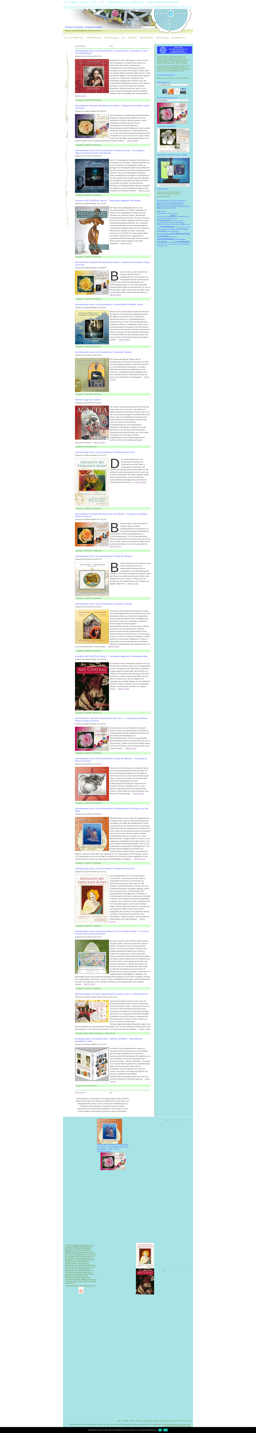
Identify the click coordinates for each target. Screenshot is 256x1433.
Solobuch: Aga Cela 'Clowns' (88, 400)
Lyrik (176, 242)
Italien (188, 227)
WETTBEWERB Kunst (178, 38)
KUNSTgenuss (132, 38)
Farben (173, 222)
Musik (158, 244)
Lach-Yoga (170, 242)
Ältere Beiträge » (80, 46)
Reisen (178, 244)
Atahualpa (187, 1426)
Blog (65, 38)
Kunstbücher (176, 1421)
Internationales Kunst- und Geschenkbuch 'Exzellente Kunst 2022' (105, 869)
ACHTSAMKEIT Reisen (76, 38)
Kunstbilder (163, 236)
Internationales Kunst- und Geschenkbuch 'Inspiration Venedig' (103, 604)
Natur (162, 244)
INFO (123, 38)
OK (160, 1430)
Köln (176, 239)
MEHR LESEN (80, 96)
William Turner (164, 246)
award (187, 216)
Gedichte (160, 224)
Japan (159, 229)
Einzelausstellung (163, 218)
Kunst (175, 231)
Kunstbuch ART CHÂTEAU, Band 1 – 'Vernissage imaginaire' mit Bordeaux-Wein (111, 656)
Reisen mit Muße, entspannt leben (83, 27)
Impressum (148, 1421)
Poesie (173, 244)
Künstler (182, 239)
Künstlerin (162, 242)
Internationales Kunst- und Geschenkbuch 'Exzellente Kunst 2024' (105, 452)
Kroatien (170, 231)
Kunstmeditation (165, 239)
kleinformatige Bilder (169, 229)
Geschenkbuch (168, 224)
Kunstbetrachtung (180, 233)
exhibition (167, 222)
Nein (165, 1430)
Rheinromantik (184, 244)
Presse (132, 1421)
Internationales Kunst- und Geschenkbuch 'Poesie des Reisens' (104, 556)
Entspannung (163, 220)
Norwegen (167, 244)
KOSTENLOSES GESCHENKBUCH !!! (81, 1286)
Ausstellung (180, 216)
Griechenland (177, 224)
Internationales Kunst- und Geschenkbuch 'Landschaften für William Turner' (109, 304)
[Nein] (253, 1430)
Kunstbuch (173, 236)
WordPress (177, 1426)
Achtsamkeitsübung (163, 216)
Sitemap (139, 1421)
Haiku (183, 224)
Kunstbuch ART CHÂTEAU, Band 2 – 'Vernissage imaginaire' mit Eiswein (108, 201)
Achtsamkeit (161, 213)
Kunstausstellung (164, 234)
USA (158, 246)
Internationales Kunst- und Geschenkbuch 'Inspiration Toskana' (103, 352)
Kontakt (125, 1421)
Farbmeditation (179, 222)
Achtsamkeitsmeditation (172, 213)
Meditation (184, 241)
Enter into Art (173, 218)
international (167, 226)
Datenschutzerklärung (162, 1421)
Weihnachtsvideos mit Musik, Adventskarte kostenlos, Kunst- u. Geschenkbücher (111, 994)
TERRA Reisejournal (162, 38)
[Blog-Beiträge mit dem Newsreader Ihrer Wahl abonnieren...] (155, 23)
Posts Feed (186, 1421)
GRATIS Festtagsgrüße (111, 38)
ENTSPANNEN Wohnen (94, 38)
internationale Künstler (180, 227)
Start (111, 46)
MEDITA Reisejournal (146, 38)
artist (173, 215)
